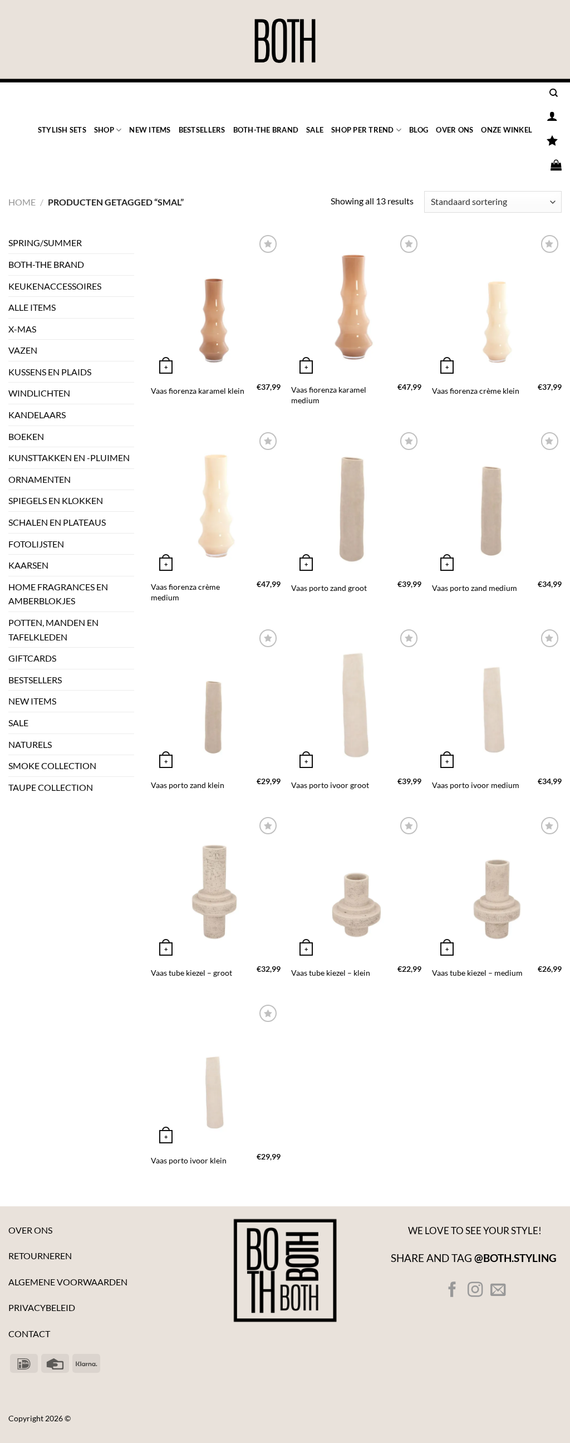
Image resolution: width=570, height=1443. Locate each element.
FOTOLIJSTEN (36, 544)
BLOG (418, 129)
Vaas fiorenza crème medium (185, 592)
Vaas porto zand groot (329, 588)
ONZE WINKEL (506, 129)
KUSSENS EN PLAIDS (49, 371)
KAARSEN (28, 565)
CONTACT (29, 1333)
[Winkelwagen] (556, 165)
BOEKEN (26, 436)
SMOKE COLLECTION (52, 765)
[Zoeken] (553, 93)
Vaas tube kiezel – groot (191, 972)
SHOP (104, 129)
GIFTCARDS (32, 658)
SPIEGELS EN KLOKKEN (55, 500)
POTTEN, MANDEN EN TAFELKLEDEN (53, 629)
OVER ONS (454, 129)
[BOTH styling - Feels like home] (285, 41)
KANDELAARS (37, 414)
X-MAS (22, 329)
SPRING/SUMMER (45, 242)
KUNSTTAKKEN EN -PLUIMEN (69, 457)
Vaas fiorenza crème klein (475, 390)
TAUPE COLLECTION (50, 787)
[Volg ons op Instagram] (475, 1290)
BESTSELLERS (202, 129)
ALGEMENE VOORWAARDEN (67, 1281)
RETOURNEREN (40, 1255)
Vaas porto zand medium (474, 588)
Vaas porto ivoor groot (330, 785)
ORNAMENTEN (39, 479)
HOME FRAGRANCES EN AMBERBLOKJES (58, 593)
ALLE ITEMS (32, 307)
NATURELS (30, 744)
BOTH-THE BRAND (266, 129)
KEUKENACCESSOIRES (54, 286)
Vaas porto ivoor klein (189, 1160)
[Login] (552, 116)
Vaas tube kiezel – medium (477, 972)
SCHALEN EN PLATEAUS (57, 522)
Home (22, 202)
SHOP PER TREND (362, 129)
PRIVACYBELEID (41, 1307)
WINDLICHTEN (39, 393)
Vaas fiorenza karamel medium (328, 395)
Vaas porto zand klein (187, 785)
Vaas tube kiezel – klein (330, 972)
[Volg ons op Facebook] (451, 1290)
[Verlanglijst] (552, 140)
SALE (314, 129)
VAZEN (22, 350)
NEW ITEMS (149, 129)
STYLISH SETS (62, 129)
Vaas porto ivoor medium (475, 785)
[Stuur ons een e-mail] (497, 1290)
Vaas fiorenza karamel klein (197, 390)
